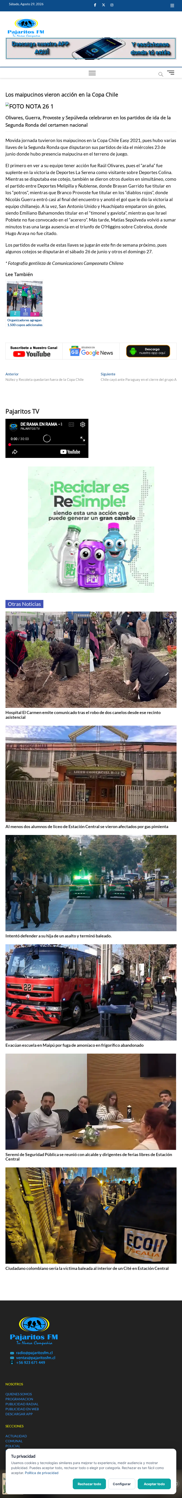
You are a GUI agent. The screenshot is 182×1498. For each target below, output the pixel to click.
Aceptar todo (154, 1484)
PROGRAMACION (19, 1399)
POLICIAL (12, 1446)
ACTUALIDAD (16, 1436)
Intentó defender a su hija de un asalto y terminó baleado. (58, 935)
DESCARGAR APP (19, 1414)
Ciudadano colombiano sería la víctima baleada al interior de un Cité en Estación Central (87, 1268)
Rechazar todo (89, 1484)
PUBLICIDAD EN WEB (22, 1409)
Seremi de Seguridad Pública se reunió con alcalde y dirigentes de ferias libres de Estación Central (88, 1157)
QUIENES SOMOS (18, 1394)
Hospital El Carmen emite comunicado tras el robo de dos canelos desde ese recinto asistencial (83, 715)
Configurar (122, 1484)
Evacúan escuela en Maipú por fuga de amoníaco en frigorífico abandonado (74, 1045)
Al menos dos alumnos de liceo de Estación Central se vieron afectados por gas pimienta (86, 826)
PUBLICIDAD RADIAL (21, 1404)
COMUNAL (14, 1441)
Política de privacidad (42, 1473)
